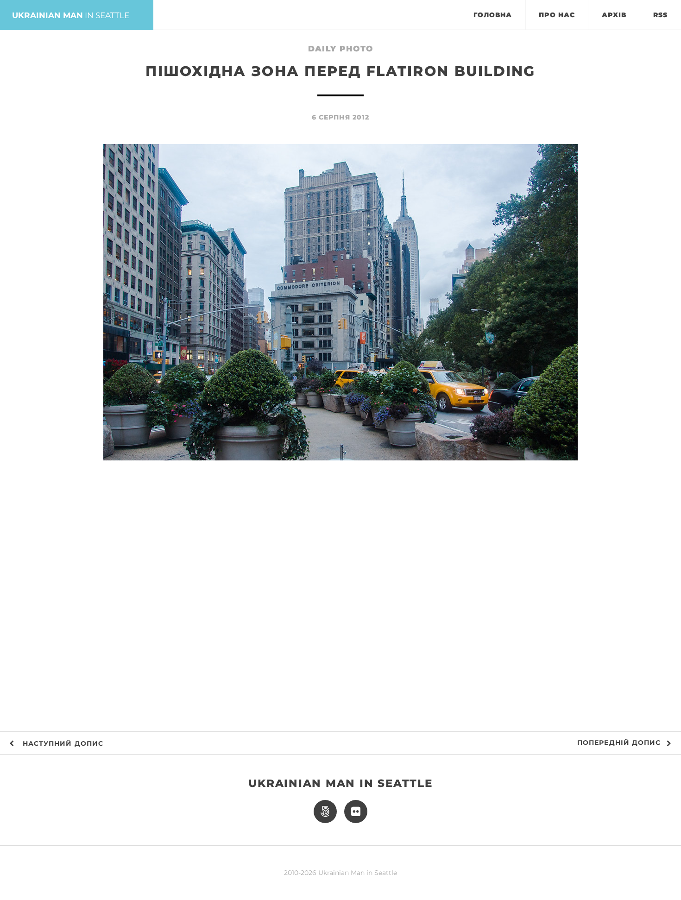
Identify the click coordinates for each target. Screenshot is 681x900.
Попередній (619, 742)
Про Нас (556, 15)
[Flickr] (355, 811)
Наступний (61, 743)
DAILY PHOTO (340, 48)
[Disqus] (341, 596)
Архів (614, 15)
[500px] (325, 811)
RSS (660, 15)
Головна (492, 15)
